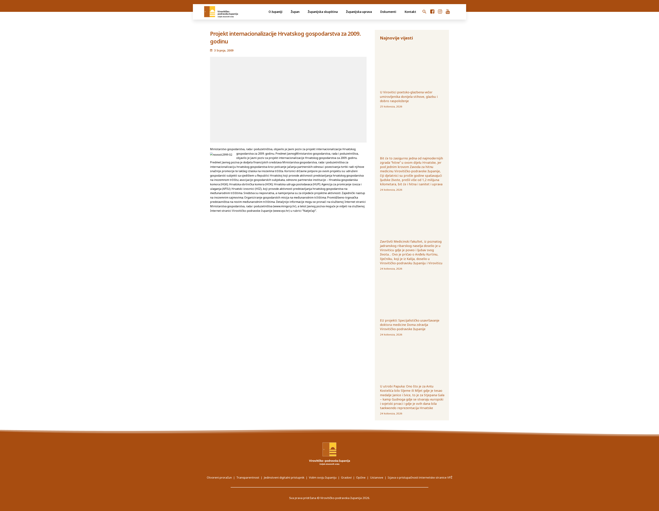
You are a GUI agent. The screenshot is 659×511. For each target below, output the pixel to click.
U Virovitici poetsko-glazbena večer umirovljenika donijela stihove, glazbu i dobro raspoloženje (409, 96)
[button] (424, 12)
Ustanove (376, 477)
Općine (361, 477)
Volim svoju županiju (323, 477)
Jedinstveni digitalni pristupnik (284, 477)
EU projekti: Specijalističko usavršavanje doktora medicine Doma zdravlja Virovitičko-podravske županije (409, 324)
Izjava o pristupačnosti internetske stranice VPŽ (420, 477)
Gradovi (346, 477)
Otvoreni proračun (219, 477)
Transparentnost (247, 477)
